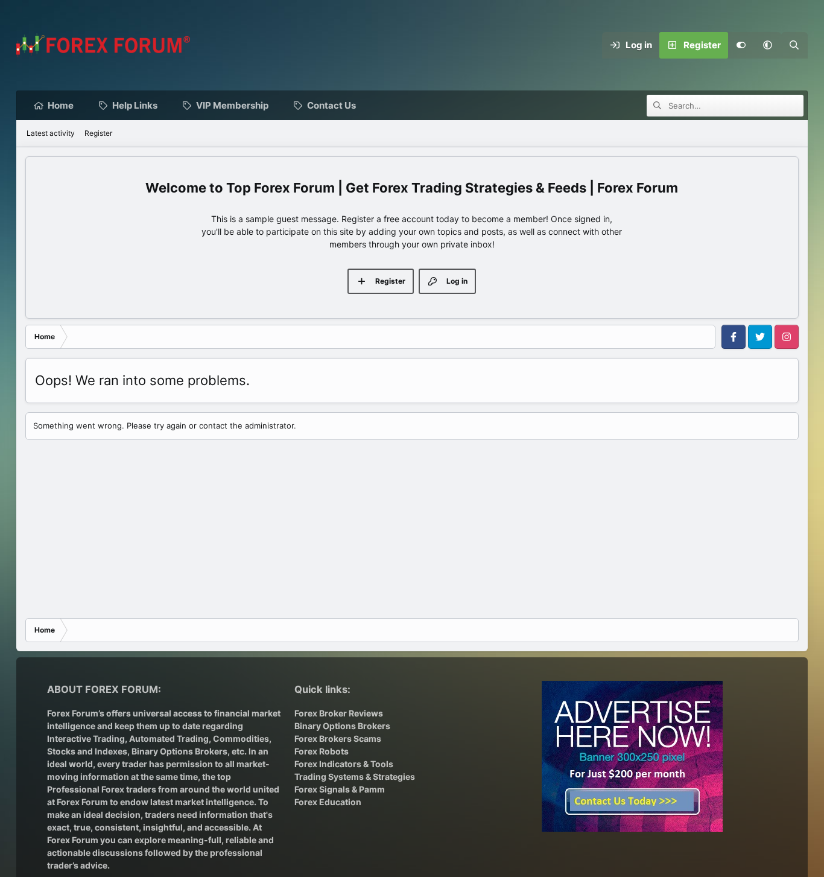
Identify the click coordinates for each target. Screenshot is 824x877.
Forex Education (327, 802)
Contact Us (331, 105)
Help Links (134, 105)
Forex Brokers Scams (337, 738)
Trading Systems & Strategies (354, 776)
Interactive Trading (86, 738)
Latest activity (51, 133)
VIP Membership (232, 105)
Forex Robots (321, 751)
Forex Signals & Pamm (339, 789)
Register (98, 133)
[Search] (794, 45)
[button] (768, 45)
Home (61, 105)
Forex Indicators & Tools (343, 764)
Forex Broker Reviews (338, 713)
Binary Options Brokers (178, 751)
